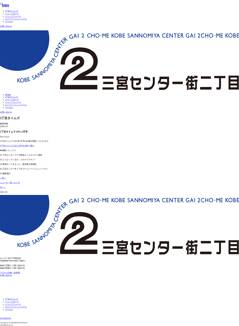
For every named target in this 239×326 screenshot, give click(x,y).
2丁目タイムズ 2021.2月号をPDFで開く (17, 146)
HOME (8, 95)
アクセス (9, 22)
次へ (3, 187)
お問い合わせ (6, 26)
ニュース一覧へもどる (10, 183)
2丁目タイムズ (11, 11)
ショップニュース (13, 16)
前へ (3, 178)
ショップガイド (12, 14)
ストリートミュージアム (16, 19)
